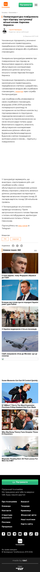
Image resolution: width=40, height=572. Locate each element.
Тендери (25, 506)
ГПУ (5, 239)
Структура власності (7, 516)
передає (19, 91)
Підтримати (26, 5)
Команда (6, 506)
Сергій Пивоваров (15, 30)
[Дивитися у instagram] (9, 534)
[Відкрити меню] (36, 5)
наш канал (23, 226)
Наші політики (28, 519)
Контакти (6, 511)
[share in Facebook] (13, 246)
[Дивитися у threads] (36, 534)
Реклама (6, 522)
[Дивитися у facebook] (3, 534)
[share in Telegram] (21, 246)
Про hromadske (9, 502)
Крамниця (26, 511)
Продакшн (7, 527)
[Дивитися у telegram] (14, 534)
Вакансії (25, 502)
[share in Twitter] (17, 246)
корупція (15, 239)
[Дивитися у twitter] (25, 534)
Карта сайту (27, 524)
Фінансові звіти (28, 515)
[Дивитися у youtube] (20, 534)
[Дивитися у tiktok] (31, 534)
